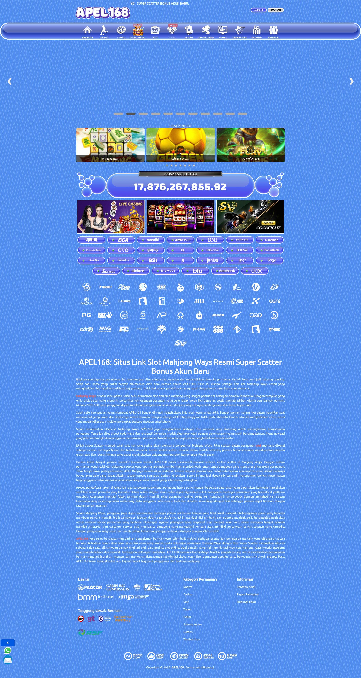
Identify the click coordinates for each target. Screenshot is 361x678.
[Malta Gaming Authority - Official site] (136, 599)
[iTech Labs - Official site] (139, 589)
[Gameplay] (86, 301)
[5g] (142, 315)
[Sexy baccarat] (236, 287)
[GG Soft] (199, 287)
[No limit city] (142, 329)
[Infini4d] (236, 329)
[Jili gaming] (199, 301)
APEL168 (82, 538)
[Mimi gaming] (105, 329)
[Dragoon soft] (180, 329)
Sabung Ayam (192, 624)
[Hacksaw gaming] (199, 329)
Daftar (276, 9)
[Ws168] (274, 329)
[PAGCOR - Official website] (92, 589)
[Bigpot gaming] (180, 301)
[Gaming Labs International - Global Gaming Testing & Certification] (155, 589)
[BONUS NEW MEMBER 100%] (180, 80)
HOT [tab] (189, 125)
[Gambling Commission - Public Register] (119, 589)
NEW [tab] (172, 125)
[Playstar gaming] (236, 315)
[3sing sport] (161, 287)
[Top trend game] (161, 301)
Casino (187, 594)
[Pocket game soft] (86, 315)
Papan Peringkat (248, 594)
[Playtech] (274, 287)
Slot (186, 601)
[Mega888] (218, 329)
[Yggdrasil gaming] (161, 329)
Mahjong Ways (86, 396)
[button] (118, 113)
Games (188, 632)
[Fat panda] (105, 315)
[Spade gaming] (180, 315)
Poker (187, 616)
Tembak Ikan (191, 639)
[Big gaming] (142, 301)
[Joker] (218, 315)
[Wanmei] (218, 287)
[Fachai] (124, 329)
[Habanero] (199, 315)
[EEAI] (274, 301)
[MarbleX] (255, 301)
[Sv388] (180, 343)
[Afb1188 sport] (86, 287)
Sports (187, 586)
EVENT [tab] (181, 125)
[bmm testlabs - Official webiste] (98, 599)
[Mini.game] (124, 301)
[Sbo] (105, 287)
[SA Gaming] (218, 301)
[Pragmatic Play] (180, 287)
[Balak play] (255, 329)
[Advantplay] (161, 315)
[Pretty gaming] (105, 301)
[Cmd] (124, 287)
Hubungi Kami (246, 601)
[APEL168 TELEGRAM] (7, 659)
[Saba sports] (142, 287)
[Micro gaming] (255, 287)
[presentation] (9, 80)
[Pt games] (124, 315)
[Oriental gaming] (236, 301)
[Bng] (274, 315)
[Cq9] (255, 315)
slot (258, 445)
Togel (187, 609)
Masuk (258, 10)
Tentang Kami (246, 586)
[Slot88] (86, 329)
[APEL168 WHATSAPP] (7, 650)
